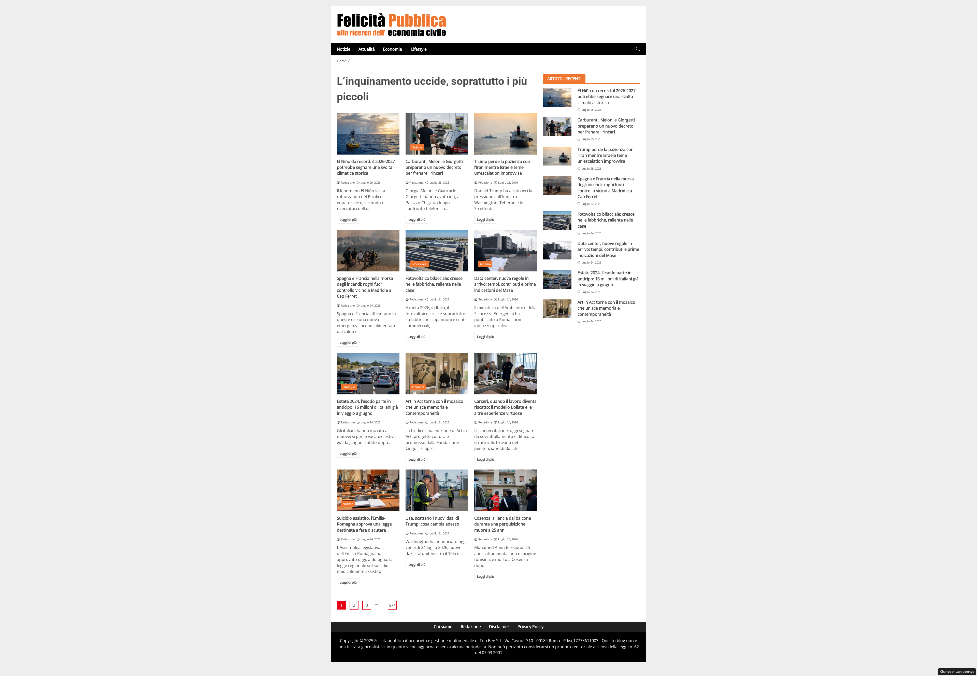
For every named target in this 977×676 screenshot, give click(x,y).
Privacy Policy (530, 626)
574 (392, 605)
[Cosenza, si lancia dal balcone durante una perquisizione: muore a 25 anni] (505, 490)
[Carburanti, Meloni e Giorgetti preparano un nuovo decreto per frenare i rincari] (437, 134)
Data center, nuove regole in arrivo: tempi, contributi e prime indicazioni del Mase (505, 284)
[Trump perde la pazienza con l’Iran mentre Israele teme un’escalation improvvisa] (505, 134)
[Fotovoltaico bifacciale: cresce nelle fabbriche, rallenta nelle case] (437, 250)
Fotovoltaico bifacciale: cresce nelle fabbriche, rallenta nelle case (434, 284)
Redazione (471, 626)
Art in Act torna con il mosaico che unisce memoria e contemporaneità (434, 407)
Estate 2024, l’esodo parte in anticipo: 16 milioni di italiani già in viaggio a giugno (367, 407)
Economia (393, 49)
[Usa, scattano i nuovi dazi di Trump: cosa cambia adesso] (437, 490)
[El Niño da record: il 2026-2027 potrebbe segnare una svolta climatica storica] (368, 134)
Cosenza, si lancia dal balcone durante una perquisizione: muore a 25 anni (502, 524)
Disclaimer (499, 626)
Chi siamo (443, 626)
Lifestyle (419, 49)
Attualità (366, 49)
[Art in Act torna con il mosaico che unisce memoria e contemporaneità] (437, 373)
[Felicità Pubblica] (391, 24)
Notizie (343, 49)
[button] (638, 49)
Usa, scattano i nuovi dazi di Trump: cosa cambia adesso (432, 521)
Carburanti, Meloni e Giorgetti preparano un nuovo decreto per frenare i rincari (434, 167)
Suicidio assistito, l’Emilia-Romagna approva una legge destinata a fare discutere (364, 524)
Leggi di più (348, 219)
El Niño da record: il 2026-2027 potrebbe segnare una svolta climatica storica (366, 167)
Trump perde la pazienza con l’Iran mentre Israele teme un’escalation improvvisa (502, 167)
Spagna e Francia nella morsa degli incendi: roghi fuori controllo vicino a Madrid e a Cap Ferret (365, 287)
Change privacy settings (957, 671)
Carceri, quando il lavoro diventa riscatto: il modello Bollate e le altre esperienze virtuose (505, 407)
